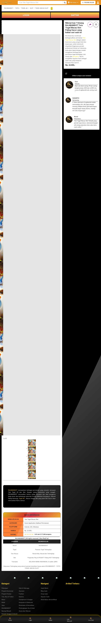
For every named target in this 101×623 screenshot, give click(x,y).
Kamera (21, 596)
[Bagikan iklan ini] (90, 24)
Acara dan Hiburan (25, 611)
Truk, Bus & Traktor (8, 596)
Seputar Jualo (45, 596)
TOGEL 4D (24, 8)
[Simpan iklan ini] (96, 24)
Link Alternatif (69, 620)
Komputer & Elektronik (26, 602)
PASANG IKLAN (89, 2)
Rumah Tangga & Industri (9, 614)
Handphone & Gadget (25, 599)
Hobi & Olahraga (24, 588)
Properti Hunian (6, 594)
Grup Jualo (44, 594)
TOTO (17, 8)
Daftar (50, 620)
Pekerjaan (5, 588)
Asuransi (21, 591)
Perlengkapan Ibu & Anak (27, 608)
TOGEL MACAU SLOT (41, 8)
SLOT (31, 8)
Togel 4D (22, 498)
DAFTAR (75, 15)
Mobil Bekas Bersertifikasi (49, 599)
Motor (3, 599)
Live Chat (91, 620)
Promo (10, 620)
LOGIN (26, 15)
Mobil (3, 602)
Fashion (21, 594)
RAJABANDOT (8, 8)
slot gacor (76, 56)
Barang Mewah (6, 611)
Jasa (3, 605)
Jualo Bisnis (44, 588)
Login (30, 620)
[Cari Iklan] (65, 2)
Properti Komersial (7, 591)
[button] (32, 23)
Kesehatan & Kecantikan (26, 605)
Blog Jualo (44, 591)
